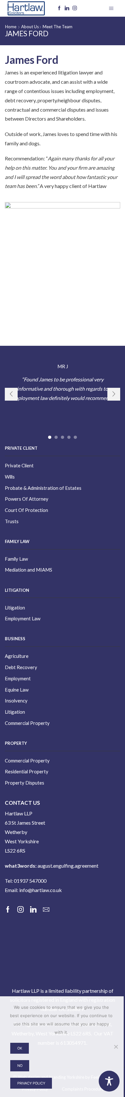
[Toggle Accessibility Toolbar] (109, 1081)
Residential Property (26, 771)
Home (10, 26)
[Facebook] (59, 8)
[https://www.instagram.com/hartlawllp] (74, 8)
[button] (49, 437)
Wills (10, 477)
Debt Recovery (21, 667)
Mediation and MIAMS (28, 570)
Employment (18, 678)
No (19, 1065)
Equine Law (17, 690)
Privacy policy (31, 1083)
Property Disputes (24, 783)
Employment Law (22, 618)
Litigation (15, 607)
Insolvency (16, 700)
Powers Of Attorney (26, 499)
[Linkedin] (67, 8)
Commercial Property (27, 723)
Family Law (16, 559)
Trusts (12, 521)
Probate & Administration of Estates (43, 488)
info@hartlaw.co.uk (40, 890)
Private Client (19, 465)
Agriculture (17, 656)
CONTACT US (22, 803)
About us (30, 26)
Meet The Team (57, 26)
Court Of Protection (26, 510)
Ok (19, 1048)
